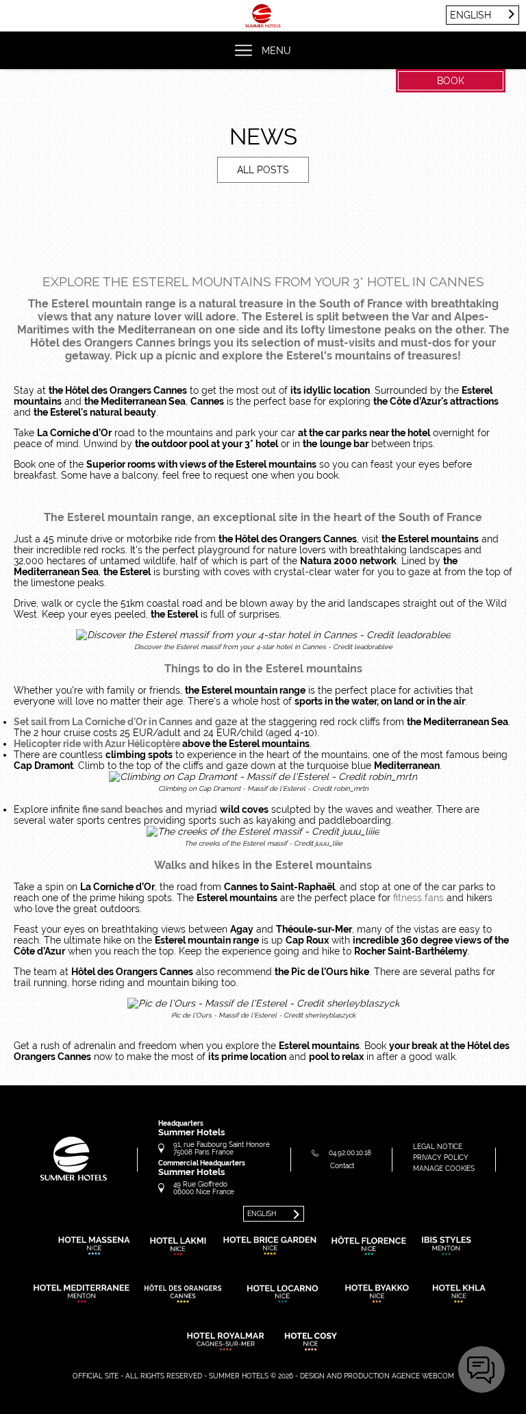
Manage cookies (444, 1168)
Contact (342, 1166)
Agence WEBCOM (423, 1376)
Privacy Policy (440, 1157)
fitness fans (418, 897)
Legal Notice (437, 1146)
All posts (263, 169)
